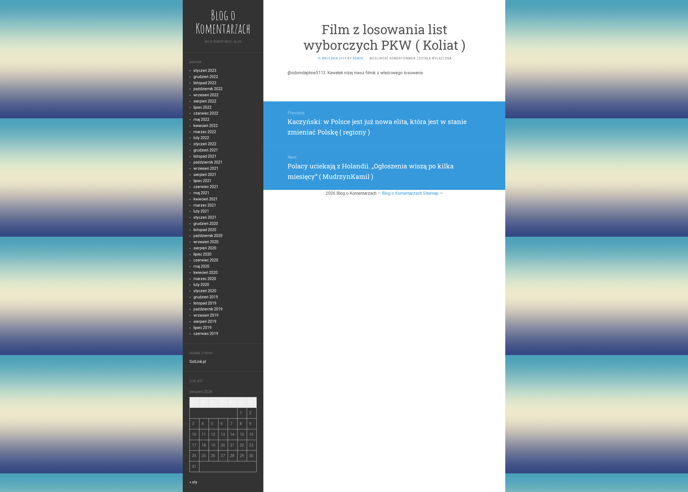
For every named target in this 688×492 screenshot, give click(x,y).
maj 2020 (201, 266)
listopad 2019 (205, 303)
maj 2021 (201, 193)
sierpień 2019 (205, 321)
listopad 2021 (205, 156)
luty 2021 (201, 211)
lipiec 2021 (203, 181)
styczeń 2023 (205, 70)
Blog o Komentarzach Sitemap (410, 193)
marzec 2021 (205, 205)
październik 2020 (208, 235)
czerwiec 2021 (206, 187)
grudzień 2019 (206, 297)
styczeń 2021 (205, 217)
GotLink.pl (197, 361)
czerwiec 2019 (206, 333)
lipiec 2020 (203, 254)
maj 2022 (201, 119)
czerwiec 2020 (206, 260)
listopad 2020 (205, 230)
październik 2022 (208, 89)
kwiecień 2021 (206, 199)
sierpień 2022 (205, 101)
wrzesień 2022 (206, 95)
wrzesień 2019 (206, 315)
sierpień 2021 (205, 174)
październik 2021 (208, 162)
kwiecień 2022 (206, 125)
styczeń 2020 (205, 291)
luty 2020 (201, 284)
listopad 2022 (205, 83)
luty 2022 (201, 138)
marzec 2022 (205, 132)
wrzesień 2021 (206, 168)
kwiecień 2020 (206, 272)
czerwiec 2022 (206, 113)
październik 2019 (208, 309)
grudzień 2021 (206, 150)
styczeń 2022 (205, 144)
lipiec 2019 (203, 327)
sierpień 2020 (205, 248)
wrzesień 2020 (206, 242)
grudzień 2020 (206, 223)
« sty (193, 482)
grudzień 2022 (206, 77)
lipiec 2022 (203, 107)
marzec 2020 (205, 279)
